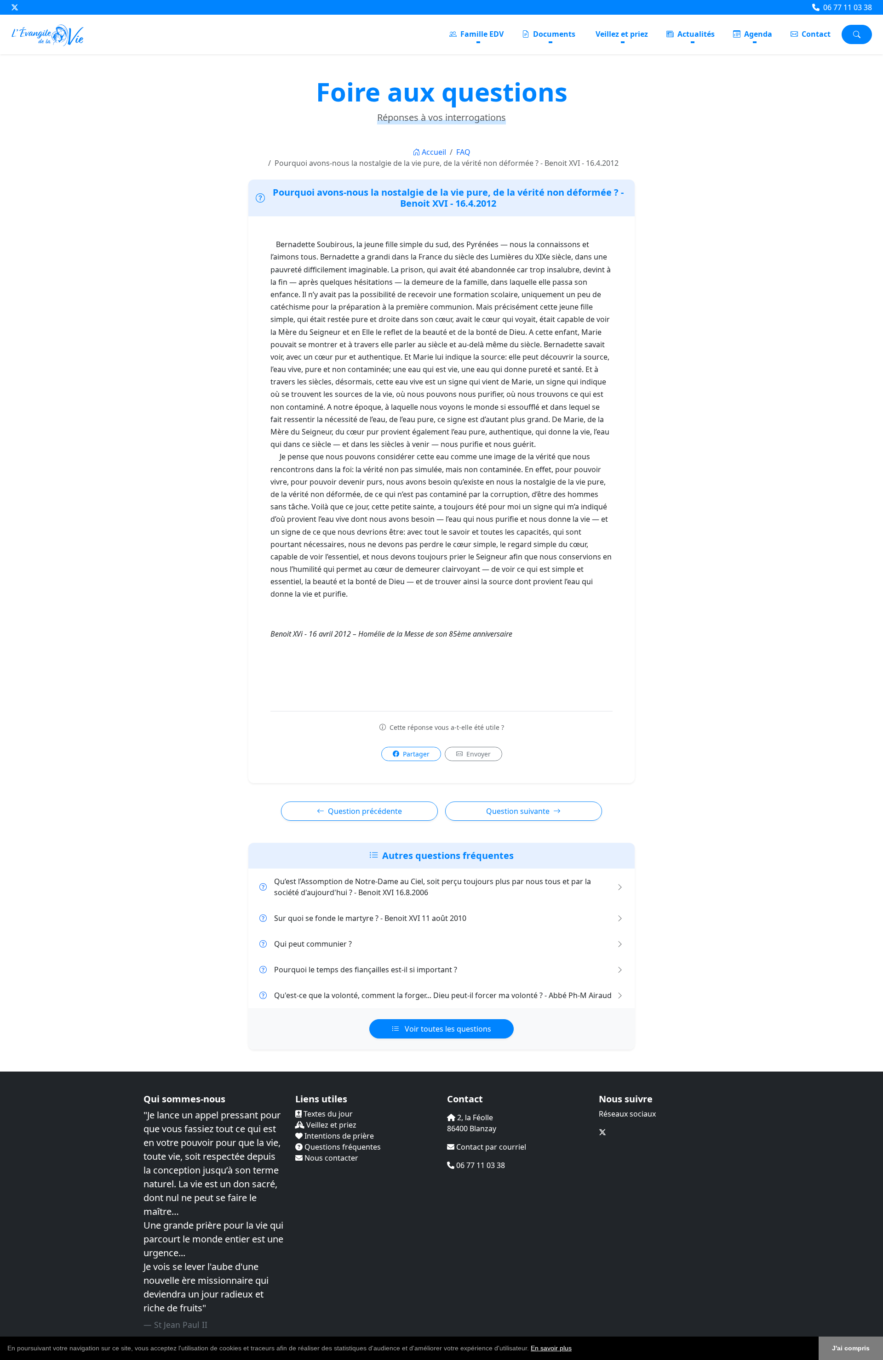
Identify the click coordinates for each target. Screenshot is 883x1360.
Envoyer (477, 754)
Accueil (434, 152)
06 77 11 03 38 (846, 7)
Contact (815, 34)
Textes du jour (327, 1114)
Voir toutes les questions (447, 1029)
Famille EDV (481, 34)
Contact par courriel (490, 1147)
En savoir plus (551, 1348)
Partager (415, 754)
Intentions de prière (338, 1136)
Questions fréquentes (342, 1147)
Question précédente (365, 811)
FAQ (463, 152)
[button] (574, 1349)
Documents (553, 34)
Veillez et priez (622, 34)
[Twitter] (14, 7)
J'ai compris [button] (851, 1348)
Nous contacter (330, 1158)
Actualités (695, 34)
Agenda (757, 34)
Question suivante (518, 811)
